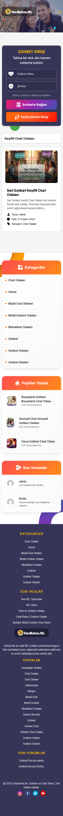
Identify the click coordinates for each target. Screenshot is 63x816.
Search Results (31, 714)
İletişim (32, 691)
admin (22, 214)
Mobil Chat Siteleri (20, 303)
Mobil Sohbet (31, 703)
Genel (12, 292)
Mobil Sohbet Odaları (22, 315)
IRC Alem (31, 605)
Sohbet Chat (31, 726)
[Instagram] (19, 793)
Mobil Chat (31, 697)
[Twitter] (35, 793)
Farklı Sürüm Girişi (34, 117)
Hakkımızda (31, 685)
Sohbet (13, 339)
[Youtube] (43, 793)
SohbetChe (25, 760)
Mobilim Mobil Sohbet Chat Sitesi (31, 622)
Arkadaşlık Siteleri (31, 668)
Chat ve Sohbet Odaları (31, 611)
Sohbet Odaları (18, 350)
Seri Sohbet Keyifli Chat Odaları (26, 192)
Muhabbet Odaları (20, 327)
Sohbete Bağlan (34, 105)
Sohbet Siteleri (18, 362)
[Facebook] (27, 793)
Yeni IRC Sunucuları (31, 599)
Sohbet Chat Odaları (31, 732)
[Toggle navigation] (56, 11)
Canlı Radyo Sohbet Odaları (31, 616)
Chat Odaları (30, 224)
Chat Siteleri (31, 679)
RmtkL (40, 766)
